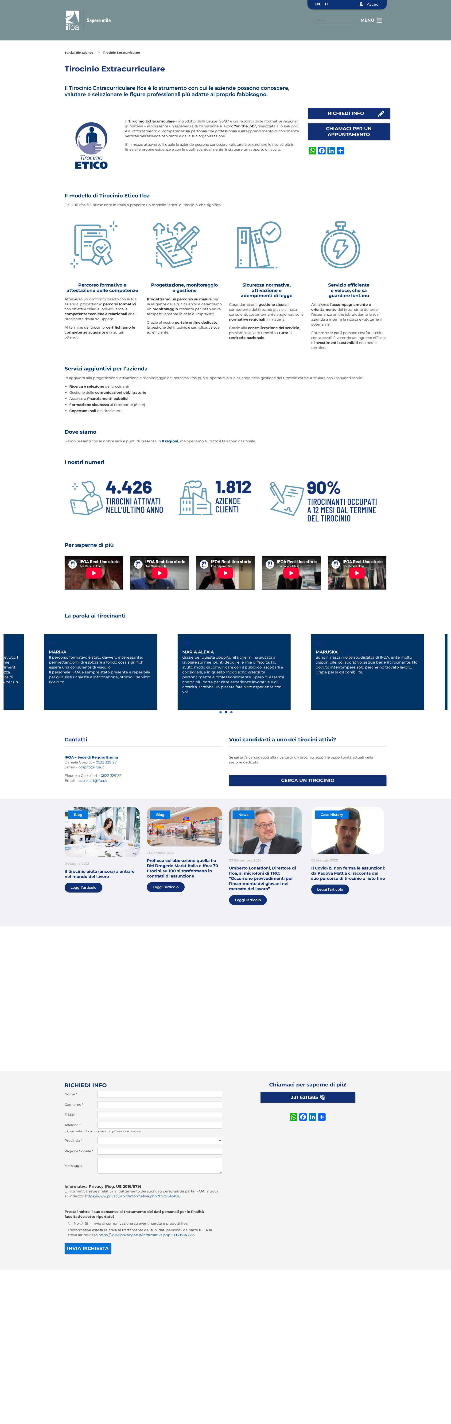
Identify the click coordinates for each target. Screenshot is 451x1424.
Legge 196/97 (217, 121)
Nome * (71, 1094)
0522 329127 (106, 762)
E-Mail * (71, 1115)
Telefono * (73, 1125)
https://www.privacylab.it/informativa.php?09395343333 (146, 1235)
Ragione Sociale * (79, 1151)
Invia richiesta (88, 1248)
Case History (332, 814)
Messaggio (73, 1166)
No (76, 1223)
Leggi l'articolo (83, 887)
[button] (220, 712)
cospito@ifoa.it (91, 767)
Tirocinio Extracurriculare (121, 52)
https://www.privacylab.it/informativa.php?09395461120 (133, 1196)
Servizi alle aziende (79, 52)
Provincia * (73, 1140)
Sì (86, 1223)
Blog (78, 814)
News (243, 814)
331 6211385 (304, 1097)
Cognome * (74, 1104)
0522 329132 (111, 775)
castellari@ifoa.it (92, 780)
